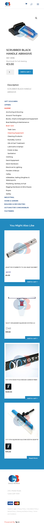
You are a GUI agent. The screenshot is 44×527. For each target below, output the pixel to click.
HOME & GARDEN (11, 201)
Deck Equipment (12, 160)
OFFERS (7, 105)
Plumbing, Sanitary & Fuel (16, 184)
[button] (36, 18)
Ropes (8, 190)
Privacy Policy (22, 509)
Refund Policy (11, 511)
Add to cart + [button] (32, 282)
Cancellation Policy (32, 509)
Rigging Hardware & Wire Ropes (19, 187)
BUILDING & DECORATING (14, 204)
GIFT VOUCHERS (11, 101)
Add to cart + (26, 72)
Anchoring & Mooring (14, 112)
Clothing (9, 157)
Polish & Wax (13, 150)
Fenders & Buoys (12, 171)
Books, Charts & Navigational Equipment (22, 119)
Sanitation (12, 153)
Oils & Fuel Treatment (16, 143)
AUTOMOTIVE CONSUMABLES (16, 208)
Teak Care (11, 129)
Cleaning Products (15, 136)
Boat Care (10, 126)
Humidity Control (14, 140)
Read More (33, 458)
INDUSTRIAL (9, 197)
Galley (8, 174)
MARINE (7, 108)
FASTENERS (9, 211)
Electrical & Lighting (14, 167)
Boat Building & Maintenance (17, 122)
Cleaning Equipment (16, 133)
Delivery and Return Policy (24, 511)
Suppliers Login (12, 509)
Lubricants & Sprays (15, 147)
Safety (8, 194)
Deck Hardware (12, 164)
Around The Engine (13, 115)
